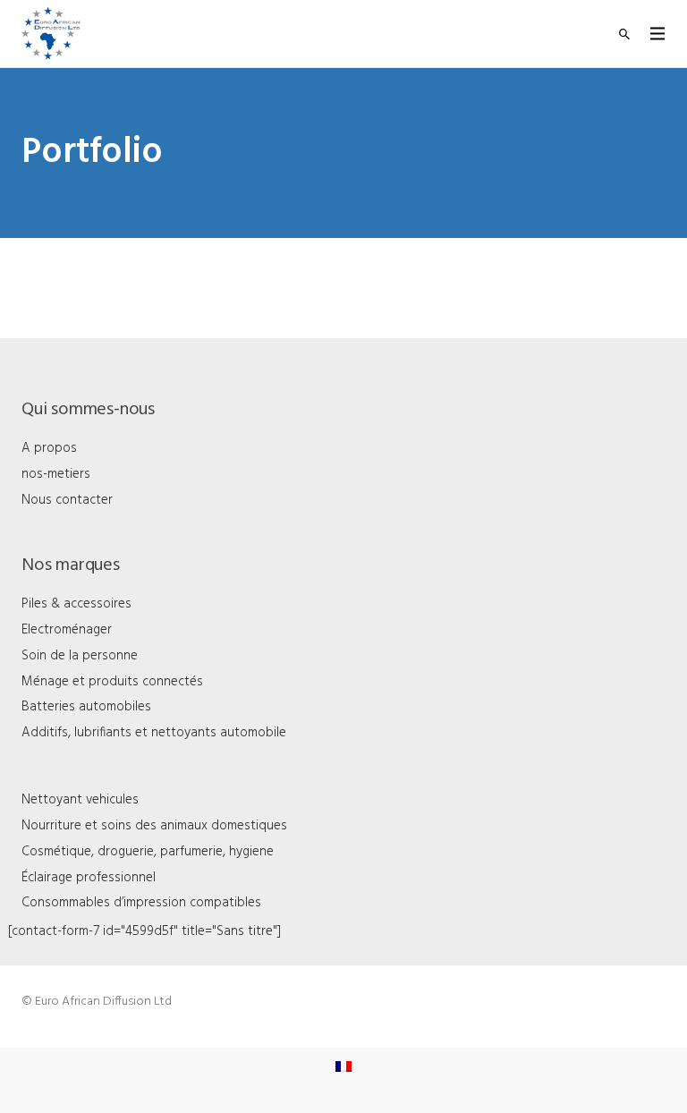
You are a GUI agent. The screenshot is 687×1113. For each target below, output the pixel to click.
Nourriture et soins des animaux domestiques (154, 826)
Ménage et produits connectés (112, 681)
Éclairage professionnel (88, 877)
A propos (49, 448)
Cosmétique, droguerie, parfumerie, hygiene (147, 851)
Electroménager (66, 630)
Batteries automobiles (86, 707)
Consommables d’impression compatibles (141, 902)
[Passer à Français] (343, 1067)
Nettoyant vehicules (80, 800)
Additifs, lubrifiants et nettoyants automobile (153, 732)
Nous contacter (67, 500)
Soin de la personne (79, 656)
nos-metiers (55, 474)
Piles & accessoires (76, 604)
